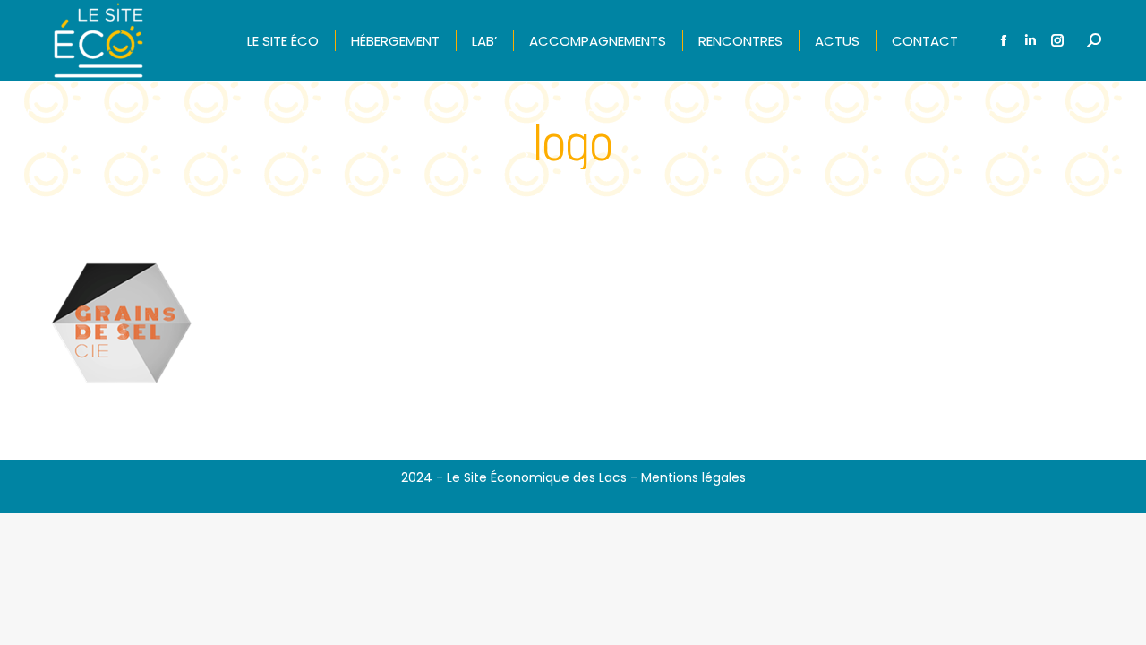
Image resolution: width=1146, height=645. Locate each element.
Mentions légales (693, 477)
